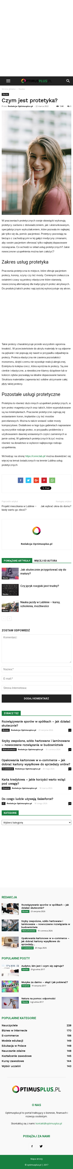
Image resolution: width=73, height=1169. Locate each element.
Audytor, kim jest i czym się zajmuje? (42, 965)
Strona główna (8, 89)
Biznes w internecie (14, 1030)
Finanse (6, 788)
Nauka (5, 94)
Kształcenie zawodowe (17, 1055)
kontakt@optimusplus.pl (49, 1123)
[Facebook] (32, 1146)
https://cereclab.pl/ (35, 456)
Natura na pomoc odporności (38, 998)
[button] (68, 81)
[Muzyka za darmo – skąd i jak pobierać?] (10, 986)
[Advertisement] (36, 38)
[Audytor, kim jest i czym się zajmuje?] (10, 970)
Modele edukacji (12, 1040)
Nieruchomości (9, 749)
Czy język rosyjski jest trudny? (39, 586)
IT (3, 803)
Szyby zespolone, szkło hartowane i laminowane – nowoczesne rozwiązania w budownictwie (45, 924)
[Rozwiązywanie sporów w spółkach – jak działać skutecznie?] (10, 909)
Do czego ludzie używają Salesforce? (27, 799)
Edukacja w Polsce (14, 1045)
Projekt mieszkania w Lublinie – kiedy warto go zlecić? (19, 508)
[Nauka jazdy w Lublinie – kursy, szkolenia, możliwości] (10, 606)
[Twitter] (41, 1146)
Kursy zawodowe (13, 1061)
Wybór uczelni (11, 1066)
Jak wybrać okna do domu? (56, 506)
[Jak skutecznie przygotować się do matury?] (10, 573)
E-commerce (8, 769)
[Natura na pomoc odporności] (10, 1003)
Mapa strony (37, 1158)
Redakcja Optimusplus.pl (20, 106)
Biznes (6, 730)
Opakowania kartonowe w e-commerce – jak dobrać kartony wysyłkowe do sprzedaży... (45, 941)
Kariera (25, 969)
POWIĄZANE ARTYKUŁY (17, 560)
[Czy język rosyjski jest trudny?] (10, 590)
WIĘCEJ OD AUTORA (45, 560)
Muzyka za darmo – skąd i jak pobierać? (44, 982)
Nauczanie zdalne (13, 1050)
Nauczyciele (10, 1025)
